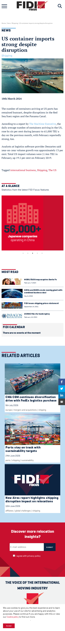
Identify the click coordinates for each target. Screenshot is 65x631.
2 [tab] (27, 253)
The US (52, 170)
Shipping (15, 23)
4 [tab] (37, 253)
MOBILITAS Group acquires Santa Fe (40, 279)
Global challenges (23, 510)
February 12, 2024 (30, 317)
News (9, 23)
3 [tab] (32, 253)
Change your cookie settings (16, 620)
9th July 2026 (12, 405)
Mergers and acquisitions (25, 410)
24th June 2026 (13, 455)
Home (4, 23)
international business (23, 170)
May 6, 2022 (28, 296)
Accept (9, 626)
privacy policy (34, 556)
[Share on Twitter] (61, 388)
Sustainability (27, 460)
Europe (9, 410)
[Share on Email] (61, 402)
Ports (8, 460)
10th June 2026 (13, 506)
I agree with (28, 556)
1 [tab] (23, 253)
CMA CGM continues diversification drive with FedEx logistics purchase (31, 398)
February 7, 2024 (30, 283)
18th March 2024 (12, 98)
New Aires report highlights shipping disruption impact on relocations (32, 499)
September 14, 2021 (31, 307)
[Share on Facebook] (61, 382)
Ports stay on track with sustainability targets (23, 449)
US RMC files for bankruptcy (37, 314)
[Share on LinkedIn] (61, 395)
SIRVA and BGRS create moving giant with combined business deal (43, 291)
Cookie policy (13, 617)
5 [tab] (42, 253)
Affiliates (9, 510)
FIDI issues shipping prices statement (41, 303)
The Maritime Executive (42, 124)
